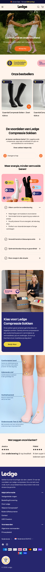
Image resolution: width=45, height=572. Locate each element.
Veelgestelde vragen (9, 496)
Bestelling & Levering (9, 500)
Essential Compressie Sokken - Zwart (16, 112)
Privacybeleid (7, 532)
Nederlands (6, 539)
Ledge (10, 567)
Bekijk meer (12, 344)
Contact (5, 515)
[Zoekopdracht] (38, 7)
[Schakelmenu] (2, 7)
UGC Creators (7, 519)
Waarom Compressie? (10, 508)
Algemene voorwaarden (10, 528)
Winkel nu (22, 49)
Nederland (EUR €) (24, 539)
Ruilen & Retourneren (10, 512)
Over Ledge (6, 504)
